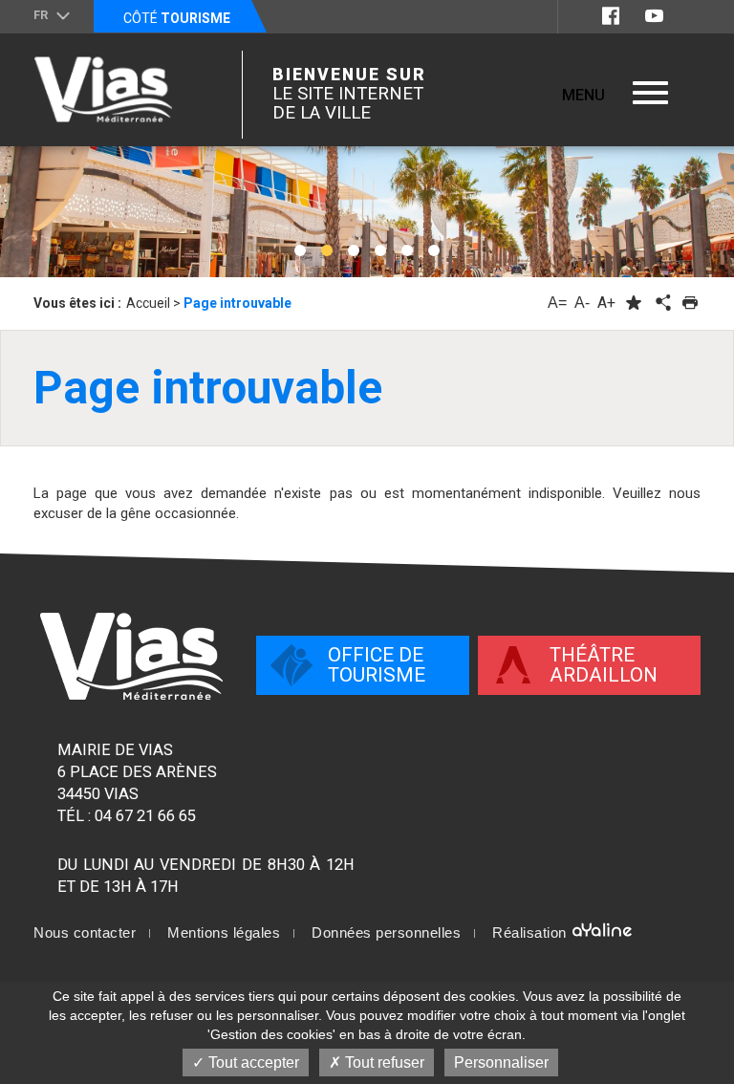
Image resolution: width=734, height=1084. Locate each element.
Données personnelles (386, 933)
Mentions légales (223, 933)
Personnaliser (501, 1062)
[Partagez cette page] (661, 303)
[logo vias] (131, 656)
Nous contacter (84, 933)
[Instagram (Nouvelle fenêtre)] (689, 16)
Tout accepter (252, 1062)
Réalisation (531, 933)
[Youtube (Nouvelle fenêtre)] (654, 16)
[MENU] (650, 92)
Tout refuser (382, 1062)
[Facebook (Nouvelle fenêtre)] (611, 16)
